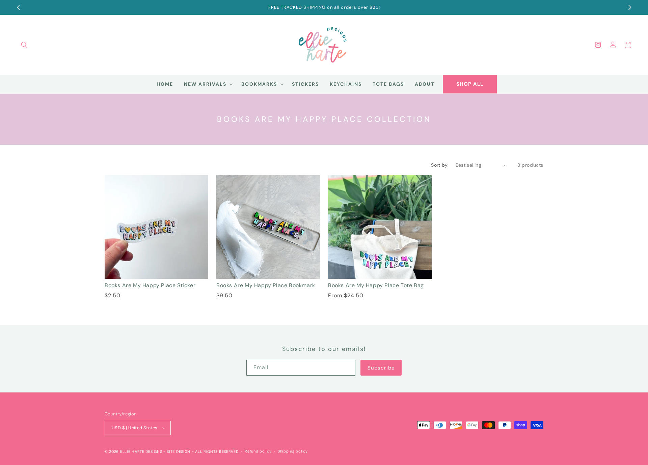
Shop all (469, 84)
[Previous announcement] (18, 7)
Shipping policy (293, 451)
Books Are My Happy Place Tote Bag (376, 285)
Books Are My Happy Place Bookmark (265, 285)
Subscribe (381, 367)
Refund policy (258, 451)
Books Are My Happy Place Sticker (150, 285)
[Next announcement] (629, 7)
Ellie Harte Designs (141, 451)
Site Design (178, 451)
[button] (24, 44)
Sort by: (440, 165)
